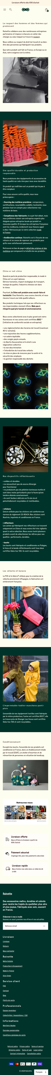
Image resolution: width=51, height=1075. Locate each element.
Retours (6, 946)
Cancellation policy (34, 1054)
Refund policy (13, 1046)
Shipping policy (14, 1050)
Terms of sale (27, 1050)
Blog (4, 995)
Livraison (6, 941)
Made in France (8, 971)
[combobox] (41, 1072)
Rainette (28, 1071)
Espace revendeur (9, 1010)
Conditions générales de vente (14, 1035)
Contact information (17, 1054)
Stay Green (7, 976)
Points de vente (9, 1000)
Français (39, 1072)
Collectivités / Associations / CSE (15, 1015)
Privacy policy (25, 1046)
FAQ (4, 986)
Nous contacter (8, 951)
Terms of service (37, 1046)
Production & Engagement (12, 966)
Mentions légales (9, 1025)
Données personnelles (11, 1030)
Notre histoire (8, 961)
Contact (6, 991)
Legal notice (37, 1050)
